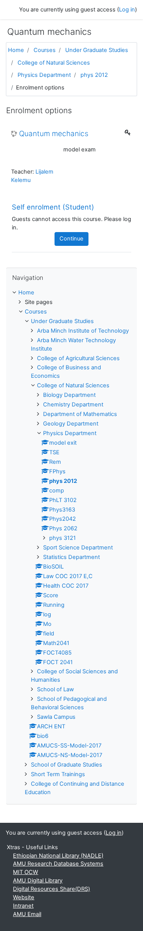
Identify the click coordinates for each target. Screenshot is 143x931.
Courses (45, 50)
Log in (127, 9)
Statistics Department (71, 557)
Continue (71, 238)
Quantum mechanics (53, 134)
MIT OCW (25, 872)
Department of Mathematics (80, 414)
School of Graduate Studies (66, 764)
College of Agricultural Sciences (78, 358)
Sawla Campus (56, 716)
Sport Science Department (78, 547)
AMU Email (27, 914)
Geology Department (70, 423)
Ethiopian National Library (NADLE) (58, 855)
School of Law (55, 689)
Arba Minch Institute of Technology (83, 330)
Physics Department (44, 74)
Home (16, 50)
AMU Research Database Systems (58, 863)
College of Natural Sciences (54, 62)
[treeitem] (71, 293)
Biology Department (69, 395)
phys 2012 (94, 74)
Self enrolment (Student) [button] (53, 207)
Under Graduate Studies (96, 50)
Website (23, 897)
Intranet (23, 905)
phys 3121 (62, 538)
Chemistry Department (73, 404)
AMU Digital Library (38, 880)
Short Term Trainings (58, 774)
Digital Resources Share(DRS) (51, 889)
